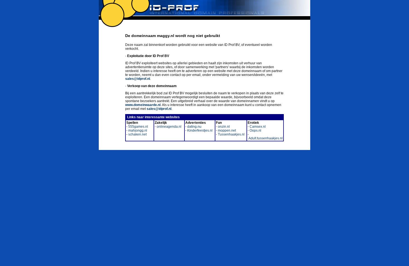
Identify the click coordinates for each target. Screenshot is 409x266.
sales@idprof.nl (137, 79)
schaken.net (137, 134)
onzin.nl (223, 127)
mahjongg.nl (137, 130)
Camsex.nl (257, 127)
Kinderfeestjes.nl (199, 130)
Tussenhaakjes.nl (231, 134)
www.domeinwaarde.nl (143, 105)
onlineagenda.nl (168, 127)
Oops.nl (255, 130)
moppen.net (226, 130)
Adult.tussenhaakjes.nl (265, 138)
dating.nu (193, 127)
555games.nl (137, 127)
